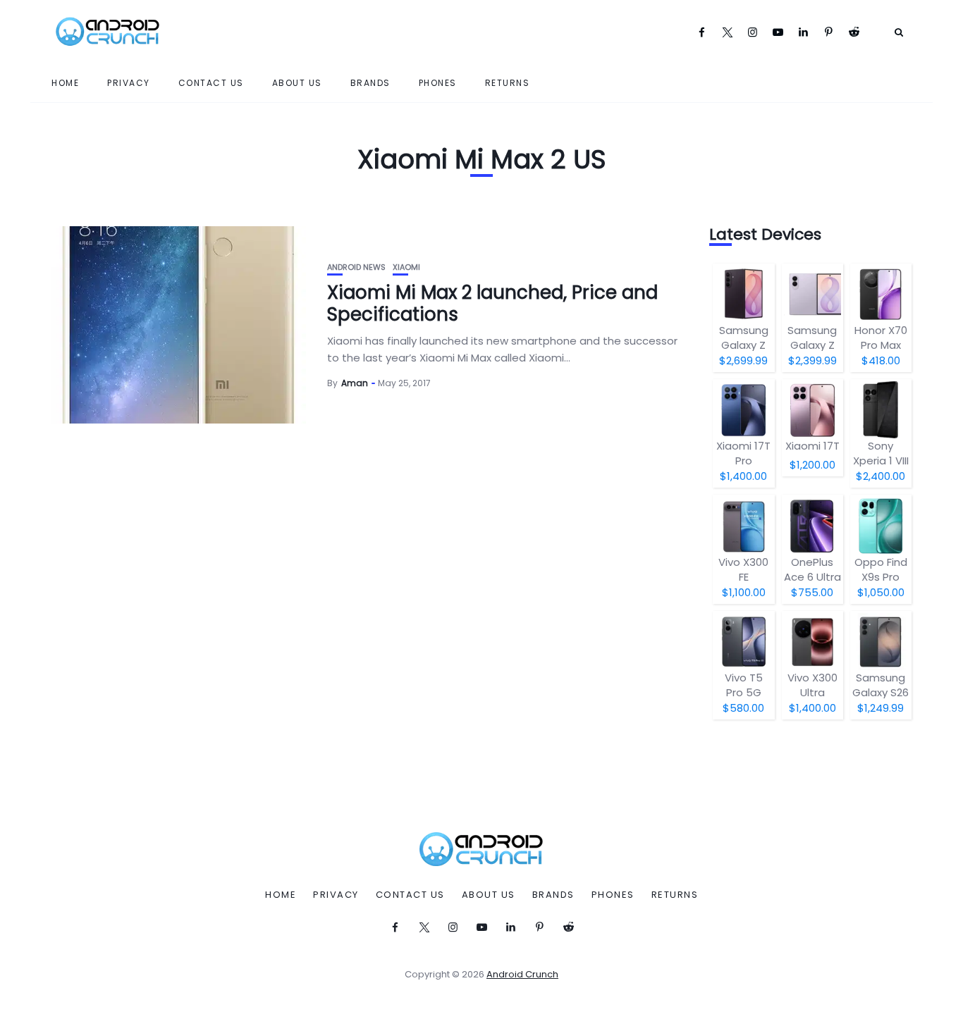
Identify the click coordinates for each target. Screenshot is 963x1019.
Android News (356, 267)
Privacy (128, 83)
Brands (370, 83)
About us (297, 83)
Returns (507, 83)
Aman (354, 383)
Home (65, 83)
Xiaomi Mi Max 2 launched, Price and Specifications (492, 303)
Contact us (211, 83)
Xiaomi (406, 267)
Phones (438, 83)
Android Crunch (522, 974)
